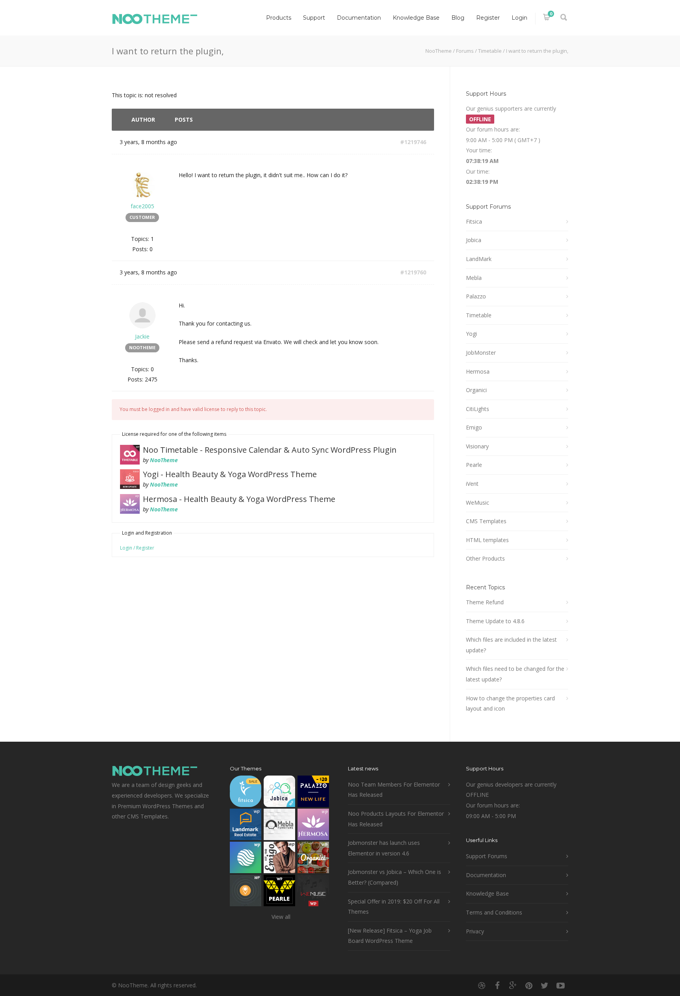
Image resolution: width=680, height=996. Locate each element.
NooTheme (438, 50)
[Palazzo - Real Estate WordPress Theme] (313, 793)
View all (281, 916)
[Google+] (513, 985)
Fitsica (474, 221)
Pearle (474, 464)
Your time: (479, 150)
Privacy (475, 931)
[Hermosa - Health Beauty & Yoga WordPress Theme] (313, 826)
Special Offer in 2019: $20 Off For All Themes (394, 907)
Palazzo (476, 296)
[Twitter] (544, 985)
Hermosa (478, 371)
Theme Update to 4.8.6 (495, 621)
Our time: (478, 171)
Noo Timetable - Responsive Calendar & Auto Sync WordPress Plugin (270, 449)
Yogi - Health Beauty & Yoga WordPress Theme (230, 474)
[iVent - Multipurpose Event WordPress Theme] (245, 892)
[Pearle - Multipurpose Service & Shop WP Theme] (279, 892)
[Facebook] (497, 985)
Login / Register (137, 547)
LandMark (479, 259)
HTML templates (487, 540)
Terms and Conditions (494, 912)
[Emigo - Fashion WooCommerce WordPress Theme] (279, 859)
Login (519, 17)
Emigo (474, 427)
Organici (476, 390)
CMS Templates (486, 521)
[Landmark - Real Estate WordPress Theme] (245, 826)
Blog (457, 17)
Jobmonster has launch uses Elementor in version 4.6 (384, 848)
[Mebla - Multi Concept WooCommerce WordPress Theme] (279, 826)
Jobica (473, 240)
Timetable (490, 50)
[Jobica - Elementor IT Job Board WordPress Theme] (279, 793)
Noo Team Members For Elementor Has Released (394, 790)
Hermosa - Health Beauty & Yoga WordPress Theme (239, 499)
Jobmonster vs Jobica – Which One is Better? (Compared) (394, 877)
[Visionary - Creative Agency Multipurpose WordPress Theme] (245, 859)
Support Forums (486, 856)
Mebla (474, 277)
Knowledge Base (416, 17)
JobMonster (481, 352)
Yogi (471, 333)
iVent (472, 483)
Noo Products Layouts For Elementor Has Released (396, 819)
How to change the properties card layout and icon (510, 703)
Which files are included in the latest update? (511, 645)
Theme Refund (485, 602)
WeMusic (477, 502)
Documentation (359, 17)
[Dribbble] (482, 985)
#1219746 (413, 142)
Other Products (485, 558)
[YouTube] (560, 985)
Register (488, 17)
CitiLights (477, 409)
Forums (465, 50)
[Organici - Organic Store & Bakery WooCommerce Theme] (313, 859)
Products (278, 17)
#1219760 (413, 272)
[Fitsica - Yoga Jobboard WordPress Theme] (245, 793)
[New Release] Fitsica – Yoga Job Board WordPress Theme (390, 936)
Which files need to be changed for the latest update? (515, 674)
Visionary (477, 446)
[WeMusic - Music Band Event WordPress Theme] (313, 892)
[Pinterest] (529, 985)
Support (314, 17)
